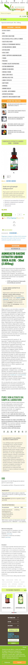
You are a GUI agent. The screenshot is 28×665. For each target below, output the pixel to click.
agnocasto (4, 584)
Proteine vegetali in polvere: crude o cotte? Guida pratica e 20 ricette (17, 104)
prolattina (19, 586)
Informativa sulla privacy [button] (12, 658)
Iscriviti (13, 643)
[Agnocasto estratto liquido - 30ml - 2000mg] (14, 158)
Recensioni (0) (15, 249)
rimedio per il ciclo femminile (18, 375)
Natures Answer (11, 181)
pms (20, 579)
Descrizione (15, 246)
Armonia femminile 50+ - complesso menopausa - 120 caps (7, 608)
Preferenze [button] (7, 662)
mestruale (20, 584)
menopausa (16, 582)
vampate (22, 582)
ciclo (9, 584)
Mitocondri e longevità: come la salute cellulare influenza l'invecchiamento (16, 124)
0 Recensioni (13, 233)
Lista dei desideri (8, 230)
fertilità (16, 579)
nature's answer (9, 579)
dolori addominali (12, 586)
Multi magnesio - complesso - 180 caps (21, 608)
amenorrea (4, 586)
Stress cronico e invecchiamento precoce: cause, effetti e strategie (17, 111)
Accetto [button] (19, 662)
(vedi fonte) (9, 534)
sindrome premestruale (7, 582)
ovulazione (14, 584)
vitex (24, 586)
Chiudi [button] (24, 647)
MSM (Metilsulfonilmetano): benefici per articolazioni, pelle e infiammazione (16, 118)
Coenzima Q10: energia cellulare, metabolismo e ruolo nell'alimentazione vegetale (16, 132)
